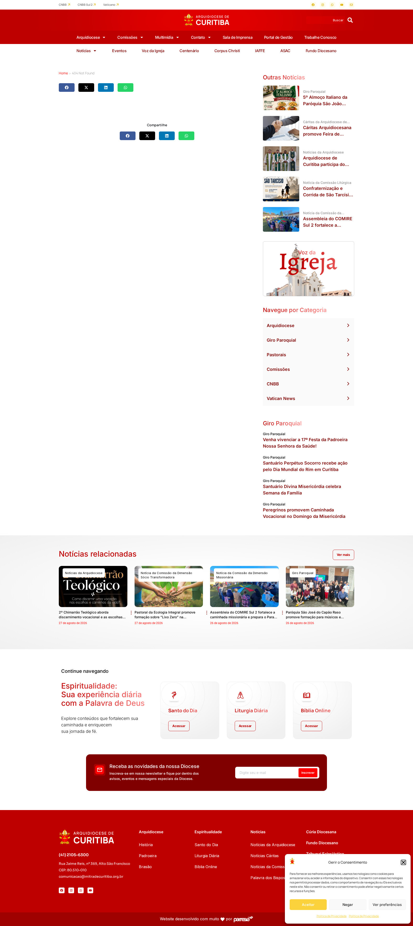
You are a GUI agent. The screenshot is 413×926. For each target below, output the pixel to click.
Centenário (189, 50)
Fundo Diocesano (321, 50)
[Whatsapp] (332, 5)
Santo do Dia (206, 844)
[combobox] (325, 20)
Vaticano (109, 5)
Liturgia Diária (207, 855)
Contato (198, 37)
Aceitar (308, 904)
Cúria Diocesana (321, 831)
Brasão (145, 866)
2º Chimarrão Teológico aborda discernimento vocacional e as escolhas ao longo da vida (91, 617)
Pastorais (276, 354)
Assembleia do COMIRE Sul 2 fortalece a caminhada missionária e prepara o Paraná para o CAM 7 (244, 617)
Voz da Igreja (153, 50)
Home (63, 73)
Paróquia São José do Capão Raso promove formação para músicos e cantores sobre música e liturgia (313, 617)
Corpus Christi (227, 50)
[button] (403, 862)
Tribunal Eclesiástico (325, 853)
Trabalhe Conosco (320, 37)
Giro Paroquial (281, 340)
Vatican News (281, 398)
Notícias (83, 50)
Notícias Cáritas (264, 855)
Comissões (127, 37)
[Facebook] (313, 5)
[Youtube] (342, 5)
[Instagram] (323, 5)
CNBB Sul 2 (85, 5)
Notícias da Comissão (269, 866)
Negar (347, 904)
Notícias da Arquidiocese (272, 844)
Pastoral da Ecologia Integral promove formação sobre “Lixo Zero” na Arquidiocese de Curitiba (165, 617)
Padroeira (148, 855)
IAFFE (260, 50)
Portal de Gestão (278, 37)
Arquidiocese (88, 37)
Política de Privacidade (332, 916)
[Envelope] (351, 5)
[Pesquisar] (350, 20)
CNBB (63, 5)
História (146, 844)
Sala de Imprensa (238, 37)
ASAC (285, 50)
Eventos (119, 50)
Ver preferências (387, 904)
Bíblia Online (206, 866)
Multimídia (164, 37)
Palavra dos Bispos (267, 877)
